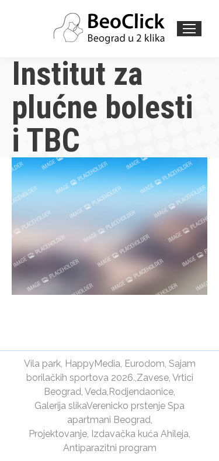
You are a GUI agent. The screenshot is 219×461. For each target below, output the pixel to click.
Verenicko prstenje (125, 405)
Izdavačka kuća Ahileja (140, 433)
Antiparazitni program (110, 447)
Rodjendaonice (141, 391)
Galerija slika (60, 405)
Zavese (153, 377)
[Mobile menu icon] (189, 28)
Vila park (42, 363)
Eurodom (144, 363)
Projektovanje (58, 433)
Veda (96, 391)
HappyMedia (92, 363)
